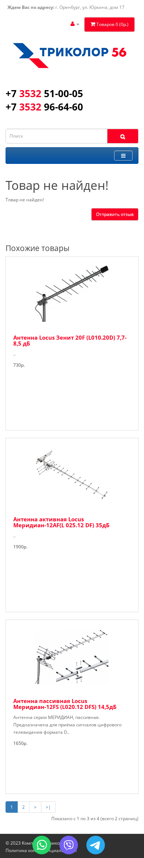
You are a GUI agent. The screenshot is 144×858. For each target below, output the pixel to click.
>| (48, 807)
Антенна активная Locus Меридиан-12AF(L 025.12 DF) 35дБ (61, 522)
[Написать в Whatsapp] (41, 845)
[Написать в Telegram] (95, 845)
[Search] (122, 136)
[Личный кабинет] (75, 24)
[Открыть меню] (123, 156)
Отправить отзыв (115, 214)
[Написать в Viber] (68, 845)
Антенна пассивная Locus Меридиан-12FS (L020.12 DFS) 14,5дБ (65, 704)
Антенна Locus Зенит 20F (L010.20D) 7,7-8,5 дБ (70, 340)
